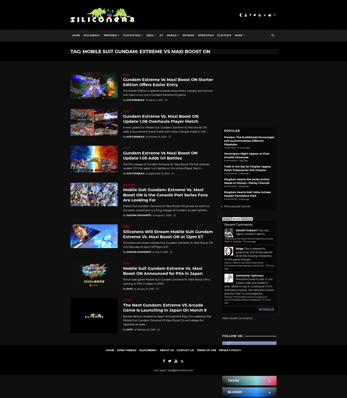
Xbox (149, 35)
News (126, 74)
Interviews (206, 35)
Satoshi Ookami (246, 230)
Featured (129, 185)
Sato (130, 289)
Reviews (188, 35)
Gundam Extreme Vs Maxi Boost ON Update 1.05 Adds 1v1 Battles (160, 155)
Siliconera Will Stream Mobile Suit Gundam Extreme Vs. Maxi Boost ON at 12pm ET (168, 234)
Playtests (224, 35)
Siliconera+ (91, 35)
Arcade (127, 300)
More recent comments (237, 318)
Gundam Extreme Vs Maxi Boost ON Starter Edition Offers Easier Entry (168, 82)
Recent (237, 219)
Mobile (172, 35)
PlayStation (131, 35)
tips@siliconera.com (180, 370)
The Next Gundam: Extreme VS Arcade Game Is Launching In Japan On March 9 (165, 307)
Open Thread (126, 350)
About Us (167, 350)
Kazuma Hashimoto (139, 215)
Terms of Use (206, 350)
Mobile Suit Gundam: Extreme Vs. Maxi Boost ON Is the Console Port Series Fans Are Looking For (165, 194)
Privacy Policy (230, 350)
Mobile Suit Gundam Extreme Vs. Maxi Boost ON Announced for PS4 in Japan (163, 271)
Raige (239, 248)
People (227, 219)
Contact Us (185, 350)
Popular (247, 219)
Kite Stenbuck (136, 100)
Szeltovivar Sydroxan (250, 275)
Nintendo (110, 35)
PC (161, 35)
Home (76, 35)
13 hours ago (249, 241)
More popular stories (237, 206)
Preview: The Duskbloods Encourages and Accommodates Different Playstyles (249, 141)
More (238, 35)
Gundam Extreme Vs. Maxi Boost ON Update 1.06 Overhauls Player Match (161, 119)
